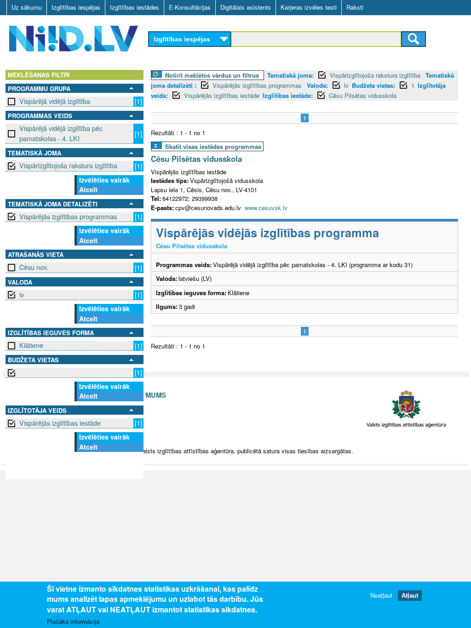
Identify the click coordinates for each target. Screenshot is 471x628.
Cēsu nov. (33, 267)
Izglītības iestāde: (288, 95)
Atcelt (88, 189)
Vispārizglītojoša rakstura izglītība (68, 165)
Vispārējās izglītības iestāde (60, 423)
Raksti (354, 7)
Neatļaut (381, 595)
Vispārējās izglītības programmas (68, 216)
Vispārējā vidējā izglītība (54, 101)
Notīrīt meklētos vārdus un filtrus (212, 75)
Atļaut (410, 595)
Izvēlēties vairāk (104, 179)
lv (21, 294)
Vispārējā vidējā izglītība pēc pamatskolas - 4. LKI (61, 133)
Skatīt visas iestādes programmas (213, 146)
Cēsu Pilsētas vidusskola (362, 95)
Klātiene (31, 345)
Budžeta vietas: (373, 85)
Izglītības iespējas (76, 7)
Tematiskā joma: (290, 75)
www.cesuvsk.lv (266, 207)
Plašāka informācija (73, 621)
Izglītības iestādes (134, 7)
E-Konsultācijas (190, 7)
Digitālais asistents (245, 7)
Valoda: (317, 85)
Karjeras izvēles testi (309, 7)
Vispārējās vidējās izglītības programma (267, 232)
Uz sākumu (26, 7)
